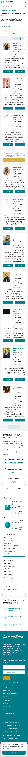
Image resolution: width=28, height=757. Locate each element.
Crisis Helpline (6, 690)
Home (2, 10)
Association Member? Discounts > (12, 725)
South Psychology (18, 116)
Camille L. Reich (17, 168)
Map (24, 39)
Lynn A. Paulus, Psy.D (18, 79)
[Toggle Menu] (25, 2)
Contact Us (6, 700)
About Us (5, 697)
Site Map (5, 710)
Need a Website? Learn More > (11, 732)
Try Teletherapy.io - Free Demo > (12, 735)
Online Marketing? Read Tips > (11, 729)
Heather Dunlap (17, 273)
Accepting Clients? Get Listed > (11, 722)
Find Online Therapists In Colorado (15, 609)
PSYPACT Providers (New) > (10, 738)
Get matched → (14, 160)
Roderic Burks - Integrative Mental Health (18, 45)
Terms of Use (6, 703)
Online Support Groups (9, 713)
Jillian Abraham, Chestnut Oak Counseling (17, 389)
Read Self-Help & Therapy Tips (15, 617)
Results (17, 39)
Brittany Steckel (17, 236)
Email (8, 71)
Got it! (14, 753)
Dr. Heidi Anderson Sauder (18, 349)
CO (6, 10)
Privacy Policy (6, 707)
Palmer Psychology (18, 199)
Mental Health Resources (10, 694)
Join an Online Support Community (14, 625)
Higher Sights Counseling (16, 311)
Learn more (5, 749)
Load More (14, 427)
